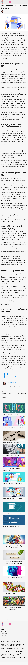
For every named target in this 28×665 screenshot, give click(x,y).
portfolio (16, 374)
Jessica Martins (7, 10)
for (6, 374)
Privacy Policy (4, 635)
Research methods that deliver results (6, 392)
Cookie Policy (4, 633)
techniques (13, 376)
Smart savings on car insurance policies (21, 392)
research (22, 374)
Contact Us (4, 631)
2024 (3, 374)
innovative (11, 374)
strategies (7, 376)
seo (2, 376)
